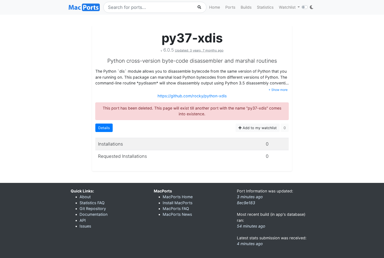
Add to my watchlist (259, 128)
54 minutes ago (251, 226)
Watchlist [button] (288, 7)
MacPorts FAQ (176, 208)
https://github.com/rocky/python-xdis (192, 96)
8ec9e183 (246, 202)
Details (104, 128)
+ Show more (278, 90)
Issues (85, 226)
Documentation (94, 214)
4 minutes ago (250, 243)
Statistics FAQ (92, 202)
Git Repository (93, 208)
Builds (246, 7)
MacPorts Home (178, 196)
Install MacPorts (177, 202)
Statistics (265, 7)
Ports (230, 7)
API (83, 220)
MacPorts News (177, 214)
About (85, 196)
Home (214, 7)
